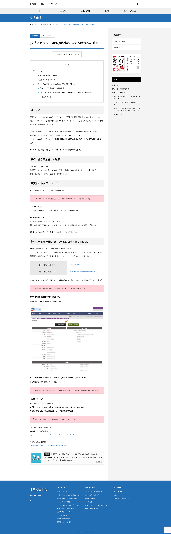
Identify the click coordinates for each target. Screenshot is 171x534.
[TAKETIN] (37, 4)
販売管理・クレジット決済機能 (67, 498)
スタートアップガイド (64, 492)
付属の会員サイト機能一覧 (65, 508)
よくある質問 (85, 11)
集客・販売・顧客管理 (92, 495)
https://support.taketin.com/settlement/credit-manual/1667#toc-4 (52, 435)
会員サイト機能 (90, 498)
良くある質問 (90, 487)
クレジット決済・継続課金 (93, 492)
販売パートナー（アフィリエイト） (96, 505)
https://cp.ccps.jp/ (76, 265)
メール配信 (88, 502)
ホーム (41, 11)
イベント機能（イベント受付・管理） (69, 505)
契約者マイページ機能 (64, 522)
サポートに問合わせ (130, 11)
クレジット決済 (47, 36)
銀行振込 (117, 47)
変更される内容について (46, 80)
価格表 (115, 495)
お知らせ (108, 11)
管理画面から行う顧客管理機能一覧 (68, 495)
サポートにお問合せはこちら (122, 498)
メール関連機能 (62, 515)
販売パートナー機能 (63, 518)
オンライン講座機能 (63, 502)
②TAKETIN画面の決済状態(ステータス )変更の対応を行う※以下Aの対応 (66, 92)
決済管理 (35, 35)
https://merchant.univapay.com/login (82, 272)
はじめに (41, 71)
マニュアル (63, 11)
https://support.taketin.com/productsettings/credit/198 (48, 445)
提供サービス (118, 487)
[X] (30, 501)
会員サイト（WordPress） (65, 512)
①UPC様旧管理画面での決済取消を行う (54, 88)
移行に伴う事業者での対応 (47, 75)
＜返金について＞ (46, 97)
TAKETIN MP (117, 492)
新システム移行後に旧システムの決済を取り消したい (57, 84)
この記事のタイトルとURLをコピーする (66, 54)
